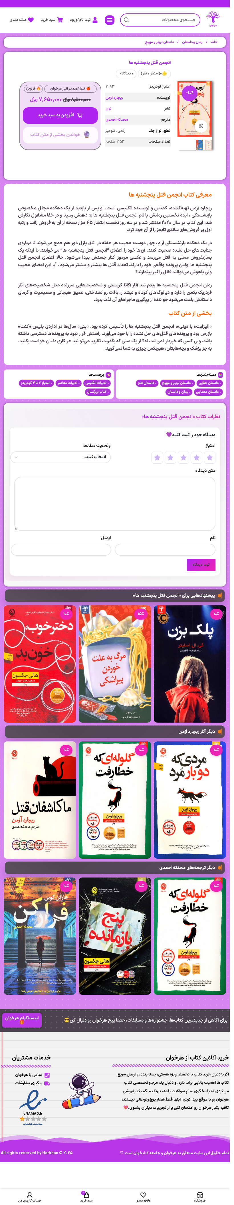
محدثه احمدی (117, 120)
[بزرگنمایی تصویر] (201, 126)
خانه (213, 42)
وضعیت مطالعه (96, 445)
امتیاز (210, 445)
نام (212, 538)
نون (109, 109)
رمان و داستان (192, 42)
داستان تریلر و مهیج (159, 42)
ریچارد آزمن (114, 98)
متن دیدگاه (205, 471)
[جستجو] (126, 20)
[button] (109, 20)
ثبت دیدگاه (201, 565)
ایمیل (106, 538)
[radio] (209, 458)
